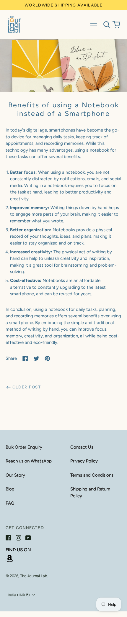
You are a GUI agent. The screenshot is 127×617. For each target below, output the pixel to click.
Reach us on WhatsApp (29, 461)
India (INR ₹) (19, 595)
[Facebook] (8, 538)
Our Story (15, 475)
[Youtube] (28, 538)
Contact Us (81, 447)
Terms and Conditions (91, 475)
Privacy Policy (84, 461)
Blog (10, 489)
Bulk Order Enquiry (24, 447)
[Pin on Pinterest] (47, 358)
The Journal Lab (33, 576)
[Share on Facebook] (25, 358)
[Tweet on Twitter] (36, 358)
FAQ (10, 503)
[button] (107, 24)
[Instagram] (18, 538)
